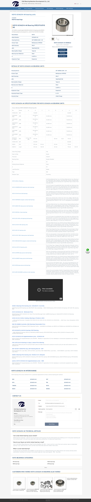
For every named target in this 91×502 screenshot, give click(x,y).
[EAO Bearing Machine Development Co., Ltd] (15, 3)
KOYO (47, 385)
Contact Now (62, 50)
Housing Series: (16, 40)
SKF (47, 379)
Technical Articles (39, 8)
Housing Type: (15, 96)
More (46, 467)
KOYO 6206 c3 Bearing (17, 181)
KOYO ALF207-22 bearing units (19, 247)
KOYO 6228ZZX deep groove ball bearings (22, 258)
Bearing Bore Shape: (17, 51)
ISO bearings (50, 8)
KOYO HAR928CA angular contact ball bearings (23, 199)
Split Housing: (15, 45)
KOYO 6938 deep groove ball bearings (21, 265)
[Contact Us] (87, 251)
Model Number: (15, 37)
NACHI (13, 388)
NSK (13, 379)
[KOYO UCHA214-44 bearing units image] (62, 24)
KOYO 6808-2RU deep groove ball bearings (22, 206)
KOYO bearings (59, 8)
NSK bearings (69, 8)
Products (14, 11)
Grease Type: (15, 42)
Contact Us (17, 499)
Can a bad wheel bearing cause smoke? (25, 436)
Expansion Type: (16, 59)
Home (19, 8)
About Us (12, 499)
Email (39, 400)
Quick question (42, 409)
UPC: (13, 48)
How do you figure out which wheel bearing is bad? (28, 442)
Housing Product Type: (17, 93)
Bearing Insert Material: (18, 53)
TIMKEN (14, 385)
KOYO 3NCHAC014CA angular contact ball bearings (24, 241)
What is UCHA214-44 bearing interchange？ (62, 46)
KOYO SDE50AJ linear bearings (19, 212)
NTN (13, 382)
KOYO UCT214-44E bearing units (20, 224)
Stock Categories (28, 8)
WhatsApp (62, 53)
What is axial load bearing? (21, 449)
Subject (40, 406)
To (39, 403)
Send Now (52, 424)
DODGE (48, 388)
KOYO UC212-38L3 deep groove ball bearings (23, 235)
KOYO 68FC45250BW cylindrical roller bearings (23, 272)
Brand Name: (15, 34)
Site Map (22, 499)
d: (12, 56)
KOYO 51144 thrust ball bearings (20, 193)
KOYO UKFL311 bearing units (19, 230)
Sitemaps (26, 499)
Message (40, 412)
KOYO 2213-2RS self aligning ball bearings (22, 218)
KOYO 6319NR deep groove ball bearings (22, 253)
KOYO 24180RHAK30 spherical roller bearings (23, 187)
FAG (47, 382)
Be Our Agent (62, 56)
